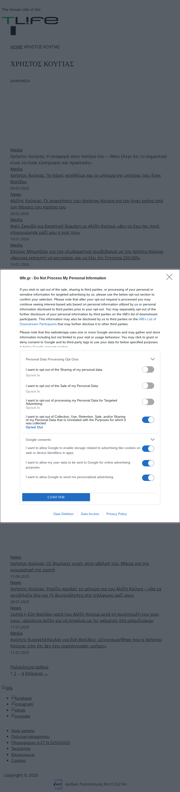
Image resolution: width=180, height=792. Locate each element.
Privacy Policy (116, 514)
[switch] (148, 369)
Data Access (90, 514)
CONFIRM (56, 497)
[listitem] (90, 359)
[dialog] (90, 396)
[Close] (170, 278)
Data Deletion (63, 514)
